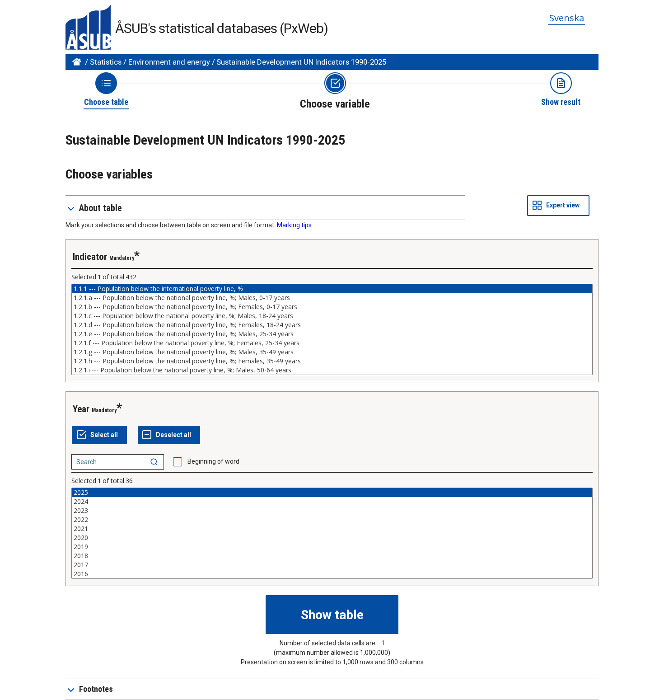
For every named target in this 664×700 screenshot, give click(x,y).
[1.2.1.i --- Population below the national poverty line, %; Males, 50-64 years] (332, 370)
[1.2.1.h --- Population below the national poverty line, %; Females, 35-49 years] (332, 361)
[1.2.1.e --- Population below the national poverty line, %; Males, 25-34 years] (332, 333)
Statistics (106, 61)
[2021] (332, 528)
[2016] (332, 573)
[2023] (332, 510)
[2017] (332, 564)
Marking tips (294, 225)
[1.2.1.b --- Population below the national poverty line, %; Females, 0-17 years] (332, 306)
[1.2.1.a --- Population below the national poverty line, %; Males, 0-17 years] (332, 297)
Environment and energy (169, 61)
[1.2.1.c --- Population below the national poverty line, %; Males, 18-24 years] (332, 315)
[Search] (154, 462)
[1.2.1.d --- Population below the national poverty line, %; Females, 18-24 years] (332, 324)
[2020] (332, 537)
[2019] (332, 546)
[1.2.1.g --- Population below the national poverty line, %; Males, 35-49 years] (332, 352)
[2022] (332, 519)
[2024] (332, 501)
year (81, 409)
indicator (90, 256)
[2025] (332, 492)
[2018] (332, 555)
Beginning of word (213, 461)
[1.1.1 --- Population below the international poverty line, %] (332, 288)
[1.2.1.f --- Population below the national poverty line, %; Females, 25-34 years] (332, 343)
